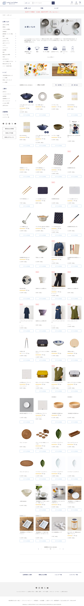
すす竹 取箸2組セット (24, 198)
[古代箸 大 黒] (27, 343)
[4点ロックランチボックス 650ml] (42, 374)
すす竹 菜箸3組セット (40, 167)
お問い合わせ (5, 105)
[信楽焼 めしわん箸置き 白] (42, 280)
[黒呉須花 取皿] (27, 280)
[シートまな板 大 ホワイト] (74, 190)
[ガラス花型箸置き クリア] (58, 524)
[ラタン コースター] (27, 434)
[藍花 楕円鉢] (58, 343)
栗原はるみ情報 (43, 574)
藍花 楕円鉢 (54, 351)
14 (47, 549)
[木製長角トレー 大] (27, 159)
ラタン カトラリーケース (73, 442)
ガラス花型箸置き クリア (57, 532)
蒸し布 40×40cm (23, 135)
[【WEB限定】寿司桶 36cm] (74, 405)
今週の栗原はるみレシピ (8, 75)
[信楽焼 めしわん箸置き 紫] (42, 312)
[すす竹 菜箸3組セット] (42, 159)
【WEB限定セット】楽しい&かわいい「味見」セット (42, 502)
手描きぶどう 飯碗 (39, 257)
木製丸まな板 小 (71, 351)
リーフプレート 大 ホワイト (57, 471)
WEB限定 (4, 31)
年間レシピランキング (7, 80)
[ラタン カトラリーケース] (74, 434)
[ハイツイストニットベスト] (58, 374)
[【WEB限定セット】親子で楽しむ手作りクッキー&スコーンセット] (42, 524)
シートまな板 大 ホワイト (73, 198)
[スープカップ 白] (58, 96)
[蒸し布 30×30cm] (74, 96)
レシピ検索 (5, 82)
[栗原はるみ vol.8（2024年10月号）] (74, 127)
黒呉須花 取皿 (22, 288)
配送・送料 (38, 591)
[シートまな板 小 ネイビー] (42, 190)
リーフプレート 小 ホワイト (73, 471)
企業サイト (48, 600)
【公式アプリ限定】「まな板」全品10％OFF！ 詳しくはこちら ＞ (42, 11)
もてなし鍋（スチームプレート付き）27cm (26, 105)
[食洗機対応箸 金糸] (74, 159)
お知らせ (4, 91)
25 (60, 549)
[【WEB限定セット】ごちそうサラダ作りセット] (58, 493)
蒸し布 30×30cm (71, 104)
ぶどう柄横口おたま (24, 226)
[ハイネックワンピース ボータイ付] (27, 312)
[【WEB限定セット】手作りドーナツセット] (27, 524)
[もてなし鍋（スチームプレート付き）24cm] (42, 127)
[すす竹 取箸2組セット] (27, 190)
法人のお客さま (64, 600)
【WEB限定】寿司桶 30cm (57, 413)
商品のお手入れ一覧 (7, 63)
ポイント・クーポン (54, 591)
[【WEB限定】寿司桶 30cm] (58, 405)
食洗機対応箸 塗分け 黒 (72, 226)
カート (80, 3)
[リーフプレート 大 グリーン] (58, 434)
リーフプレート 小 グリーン (41, 471)
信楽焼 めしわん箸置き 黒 (73, 288)
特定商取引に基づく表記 (14, 600)
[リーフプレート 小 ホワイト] (74, 463)
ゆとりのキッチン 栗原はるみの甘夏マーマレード (74, 533)
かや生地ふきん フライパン (25, 382)
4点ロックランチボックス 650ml (42, 382)
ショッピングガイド (7, 93)
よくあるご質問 (6, 103)
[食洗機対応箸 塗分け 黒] (74, 218)
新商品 (4, 26)
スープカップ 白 (55, 104)
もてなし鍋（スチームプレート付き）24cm (42, 136)
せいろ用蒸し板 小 (39, 104)
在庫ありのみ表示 (41, 84)
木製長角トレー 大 (23, 167)
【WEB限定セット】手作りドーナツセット (26, 533)
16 (53, 549)
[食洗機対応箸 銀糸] (58, 190)
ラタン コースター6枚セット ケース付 (42, 443)
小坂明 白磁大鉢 (23, 501)
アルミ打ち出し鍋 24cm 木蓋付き (42, 226)
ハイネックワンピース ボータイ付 (26, 321)
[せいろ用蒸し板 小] (42, 96)
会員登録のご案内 (27, 574)
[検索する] (53, 3)
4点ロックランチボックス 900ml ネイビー (42, 352)
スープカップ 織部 (55, 135)
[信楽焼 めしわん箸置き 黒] (74, 280)
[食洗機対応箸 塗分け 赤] (27, 249)
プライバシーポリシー (27, 600)
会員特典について (6, 98)
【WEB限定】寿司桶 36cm (73, 413)
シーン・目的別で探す (7, 66)
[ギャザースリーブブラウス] (58, 249)
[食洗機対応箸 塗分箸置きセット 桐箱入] (74, 249)
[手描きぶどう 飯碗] (42, 249)
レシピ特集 (5, 77)
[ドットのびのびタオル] (58, 159)
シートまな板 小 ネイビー (41, 198)
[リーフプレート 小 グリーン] (42, 463)
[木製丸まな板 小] (74, 343)
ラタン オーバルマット (24, 471)
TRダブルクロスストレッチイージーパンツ (58, 289)
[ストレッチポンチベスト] (74, 312)
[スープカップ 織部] (58, 127)
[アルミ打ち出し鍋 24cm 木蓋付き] (42, 218)
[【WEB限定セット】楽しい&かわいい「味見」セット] (42, 493)
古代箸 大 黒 (22, 351)
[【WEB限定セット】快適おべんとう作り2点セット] (74, 493)
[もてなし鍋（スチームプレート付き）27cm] (27, 96)
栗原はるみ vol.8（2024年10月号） (74, 136)
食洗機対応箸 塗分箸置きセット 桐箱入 (74, 258)
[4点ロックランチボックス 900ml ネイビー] (42, 343)
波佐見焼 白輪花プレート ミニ (26, 413)
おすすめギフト (6, 59)
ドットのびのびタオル (56, 167)
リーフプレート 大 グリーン (57, 442)
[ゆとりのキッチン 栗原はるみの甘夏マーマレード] (74, 524)
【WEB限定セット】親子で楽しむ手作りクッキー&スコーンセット (42, 533)
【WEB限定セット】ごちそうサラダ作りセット (58, 502)
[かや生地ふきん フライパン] (27, 374)
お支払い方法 (31, 591)
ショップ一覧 (5, 114)
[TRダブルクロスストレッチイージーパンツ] (58, 280)
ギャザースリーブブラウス (57, 257)
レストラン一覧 (6, 117)
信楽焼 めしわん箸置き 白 (41, 288)
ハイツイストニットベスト (57, 382)
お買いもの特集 (6, 24)
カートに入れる (26, 114)
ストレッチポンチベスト (73, 320)
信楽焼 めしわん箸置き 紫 (41, 320)
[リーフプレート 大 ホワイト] (58, 463)
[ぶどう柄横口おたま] (27, 218)
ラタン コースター (23, 442)
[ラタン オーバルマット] (27, 463)
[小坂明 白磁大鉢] (27, 493)
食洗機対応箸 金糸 (71, 167)
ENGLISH (72, 600)
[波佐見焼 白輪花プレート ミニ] (27, 405)
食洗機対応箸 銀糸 (55, 198)
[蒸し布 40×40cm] (27, 127)
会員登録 (76, 3)
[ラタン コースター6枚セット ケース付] (42, 434)
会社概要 (42, 600)
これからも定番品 (6, 29)
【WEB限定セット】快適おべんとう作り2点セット (74, 502)
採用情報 (56, 600)
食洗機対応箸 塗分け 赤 (24, 257)
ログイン (72, 3)
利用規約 (36, 600)
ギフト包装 (45, 591)
